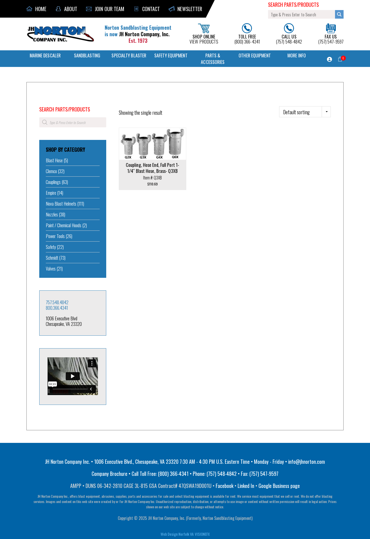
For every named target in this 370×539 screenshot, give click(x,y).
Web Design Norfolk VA (177, 533)
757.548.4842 (57, 302)
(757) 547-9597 (331, 38)
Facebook (224, 485)
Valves (51, 268)
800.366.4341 (57, 308)
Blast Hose (54, 160)
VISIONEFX (202, 533)
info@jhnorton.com (306, 461)
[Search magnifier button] (339, 14)
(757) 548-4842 (289, 38)
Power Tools (55, 236)
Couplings (53, 182)
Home (42, 102)
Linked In (246, 485)
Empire (51, 193)
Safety (51, 247)
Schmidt (52, 257)
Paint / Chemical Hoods (63, 225)
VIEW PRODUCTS (204, 38)
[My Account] (329, 59)
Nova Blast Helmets (61, 203)
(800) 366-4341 (247, 38)
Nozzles (52, 214)
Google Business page (279, 485)
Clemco (51, 171)
